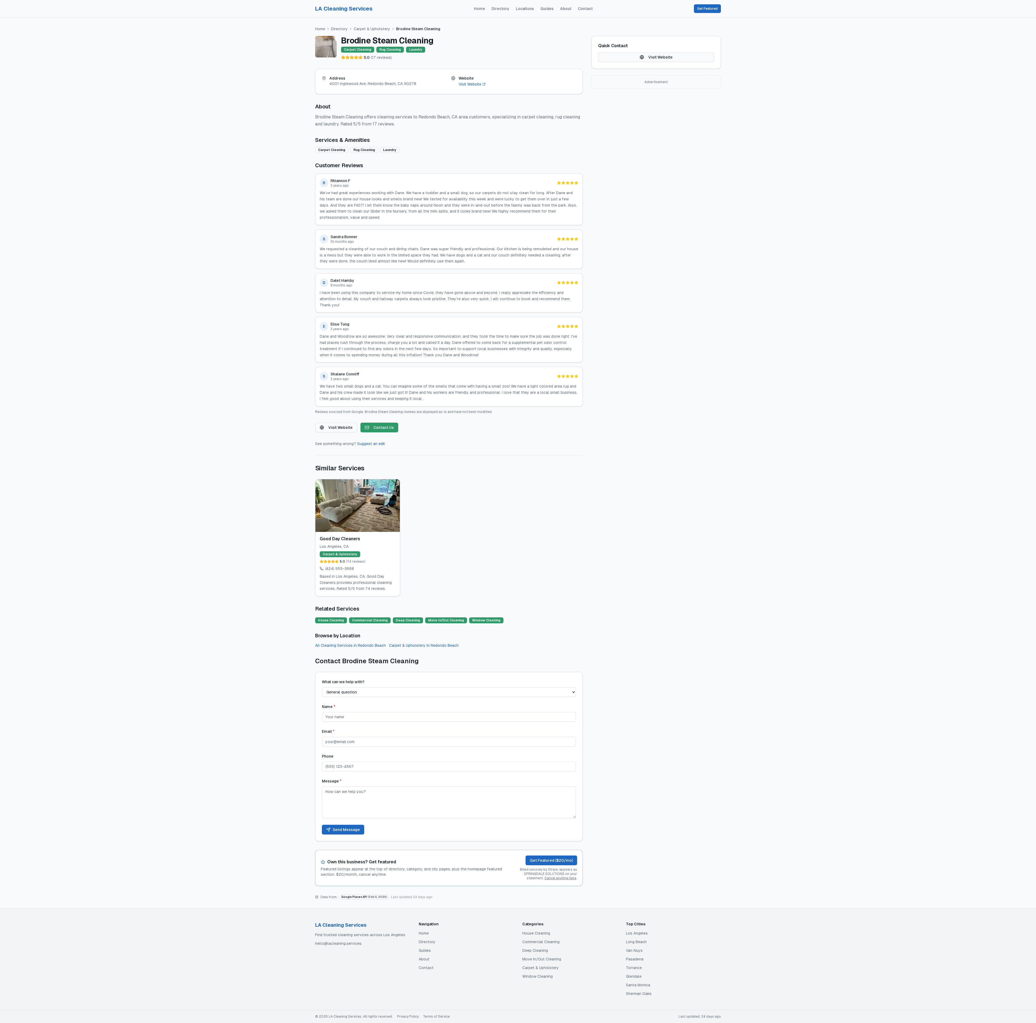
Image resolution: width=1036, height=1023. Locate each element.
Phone (327, 756)
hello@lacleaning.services (338, 943)
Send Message (346, 829)
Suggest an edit (371, 444)
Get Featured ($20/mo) (551, 860)
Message (332, 781)
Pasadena (634, 959)
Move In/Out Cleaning (541, 959)
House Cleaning (536, 933)
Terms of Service (436, 1016)
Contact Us (383, 427)
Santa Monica (638, 985)
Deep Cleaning (535, 950)
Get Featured (707, 9)
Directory (500, 8)
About (565, 8)
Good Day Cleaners (340, 538)
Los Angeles (637, 933)
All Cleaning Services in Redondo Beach (350, 645)
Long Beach (636, 942)
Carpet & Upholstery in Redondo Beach (424, 645)
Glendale (634, 976)
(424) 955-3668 (339, 568)
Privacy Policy (408, 1016)
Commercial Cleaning (541, 942)
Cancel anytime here (560, 878)
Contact (585, 8)
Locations (525, 8)
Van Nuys (634, 950)
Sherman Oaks (639, 993)
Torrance (634, 968)
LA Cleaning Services (344, 9)
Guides (547, 8)
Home (479, 8)
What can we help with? (343, 682)
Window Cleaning (537, 976)
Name (328, 706)
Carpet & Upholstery (372, 29)
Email (328, 731)
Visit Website (470, 84)
